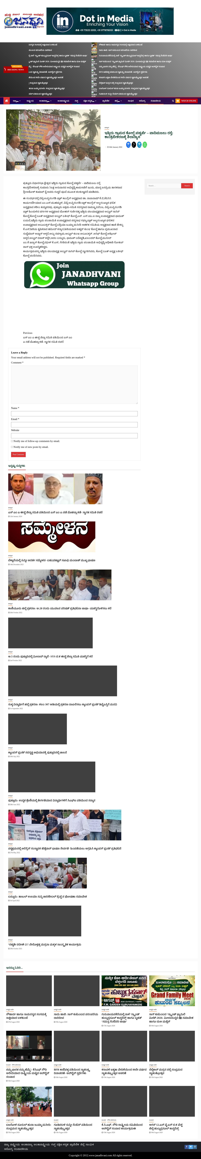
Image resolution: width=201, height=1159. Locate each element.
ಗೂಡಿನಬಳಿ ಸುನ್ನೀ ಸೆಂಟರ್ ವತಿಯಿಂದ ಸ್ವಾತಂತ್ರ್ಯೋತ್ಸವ (107, 94)
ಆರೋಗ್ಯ (142, 101)
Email (15, 419)
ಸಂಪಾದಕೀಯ (156, 101)
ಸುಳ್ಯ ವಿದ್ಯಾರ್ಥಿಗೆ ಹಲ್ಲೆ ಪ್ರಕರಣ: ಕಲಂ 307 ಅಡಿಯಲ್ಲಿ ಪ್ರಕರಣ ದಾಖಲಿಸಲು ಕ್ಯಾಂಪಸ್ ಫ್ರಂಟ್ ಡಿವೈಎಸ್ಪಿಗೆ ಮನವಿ (62, 704)
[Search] (173, 101)
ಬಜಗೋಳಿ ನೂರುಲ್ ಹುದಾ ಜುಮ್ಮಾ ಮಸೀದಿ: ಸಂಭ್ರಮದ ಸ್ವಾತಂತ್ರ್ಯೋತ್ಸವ (113, 88)
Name (15, 408)
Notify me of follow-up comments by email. (37, 441)
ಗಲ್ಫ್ (76, 101)
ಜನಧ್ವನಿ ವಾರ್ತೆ (10, 1009)
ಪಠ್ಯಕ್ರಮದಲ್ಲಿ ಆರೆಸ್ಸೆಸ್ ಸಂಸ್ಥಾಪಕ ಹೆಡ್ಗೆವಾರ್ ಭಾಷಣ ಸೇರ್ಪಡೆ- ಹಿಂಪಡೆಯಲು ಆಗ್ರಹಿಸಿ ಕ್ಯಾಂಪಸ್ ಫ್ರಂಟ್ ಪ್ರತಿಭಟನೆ (64, 848)
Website (15, 430)
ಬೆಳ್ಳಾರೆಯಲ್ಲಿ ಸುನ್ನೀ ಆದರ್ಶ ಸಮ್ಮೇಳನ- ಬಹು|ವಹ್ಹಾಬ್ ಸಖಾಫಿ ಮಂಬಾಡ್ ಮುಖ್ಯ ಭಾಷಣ (51, 560)
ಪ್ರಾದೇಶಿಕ (105, 101)
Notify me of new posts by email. (31, 447)
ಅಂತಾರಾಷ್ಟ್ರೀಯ (63, 101)
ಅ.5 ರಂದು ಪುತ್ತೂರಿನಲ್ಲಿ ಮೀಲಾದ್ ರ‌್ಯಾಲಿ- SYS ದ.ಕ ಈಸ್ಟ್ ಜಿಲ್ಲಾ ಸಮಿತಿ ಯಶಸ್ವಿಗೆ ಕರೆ (50, 656)
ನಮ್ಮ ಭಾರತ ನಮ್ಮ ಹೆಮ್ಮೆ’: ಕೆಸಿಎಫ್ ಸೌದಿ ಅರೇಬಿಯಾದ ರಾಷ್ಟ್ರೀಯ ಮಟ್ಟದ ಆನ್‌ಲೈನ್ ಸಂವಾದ (120, 67)
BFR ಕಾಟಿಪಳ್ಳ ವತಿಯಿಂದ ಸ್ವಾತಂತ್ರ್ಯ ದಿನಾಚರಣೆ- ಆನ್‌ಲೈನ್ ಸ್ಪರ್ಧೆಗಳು (112, 72)
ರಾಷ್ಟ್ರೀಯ (30, 101)
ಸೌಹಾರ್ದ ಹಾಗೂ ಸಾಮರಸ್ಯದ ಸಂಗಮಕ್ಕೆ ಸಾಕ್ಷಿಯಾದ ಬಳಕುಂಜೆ (109, 45)
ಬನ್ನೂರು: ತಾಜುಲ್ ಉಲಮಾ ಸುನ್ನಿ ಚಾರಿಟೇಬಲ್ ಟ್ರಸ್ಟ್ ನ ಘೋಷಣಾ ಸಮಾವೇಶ (47, 896)
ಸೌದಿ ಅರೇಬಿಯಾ (16, 1065)
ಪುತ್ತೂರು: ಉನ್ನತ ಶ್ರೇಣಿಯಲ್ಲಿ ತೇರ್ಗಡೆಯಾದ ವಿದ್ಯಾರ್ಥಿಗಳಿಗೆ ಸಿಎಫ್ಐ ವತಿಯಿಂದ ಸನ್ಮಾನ (51, 800)
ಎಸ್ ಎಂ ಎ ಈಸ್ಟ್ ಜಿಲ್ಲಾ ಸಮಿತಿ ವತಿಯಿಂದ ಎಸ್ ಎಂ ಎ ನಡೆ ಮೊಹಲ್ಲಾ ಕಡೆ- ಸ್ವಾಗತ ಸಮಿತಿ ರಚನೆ (47, 337)
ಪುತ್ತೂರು (107, 127)
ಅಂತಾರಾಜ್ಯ (43, 101)
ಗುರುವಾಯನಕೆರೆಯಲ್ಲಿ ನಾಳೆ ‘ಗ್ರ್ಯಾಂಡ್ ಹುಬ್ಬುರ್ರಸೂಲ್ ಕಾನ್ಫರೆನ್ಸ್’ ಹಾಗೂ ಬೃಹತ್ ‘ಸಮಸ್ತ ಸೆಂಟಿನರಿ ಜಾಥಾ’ (124, 56)
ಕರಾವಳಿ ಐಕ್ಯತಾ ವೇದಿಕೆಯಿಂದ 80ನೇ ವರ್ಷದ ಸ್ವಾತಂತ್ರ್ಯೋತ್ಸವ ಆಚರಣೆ (112, 77)
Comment (17, 362)
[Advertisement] (74, 308)
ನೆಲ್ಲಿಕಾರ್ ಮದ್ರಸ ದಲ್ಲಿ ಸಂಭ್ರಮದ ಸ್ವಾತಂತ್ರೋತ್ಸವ (105, 83)
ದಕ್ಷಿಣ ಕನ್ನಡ (87, 101)
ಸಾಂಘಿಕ (131, 101)
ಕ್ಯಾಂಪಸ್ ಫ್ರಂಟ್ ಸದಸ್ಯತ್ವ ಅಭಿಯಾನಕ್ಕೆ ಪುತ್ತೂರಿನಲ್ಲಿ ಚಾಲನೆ (37, 752)
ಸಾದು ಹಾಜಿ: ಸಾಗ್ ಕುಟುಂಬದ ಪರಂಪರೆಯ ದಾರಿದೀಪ (107, 50)
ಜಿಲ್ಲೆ (116, 101)
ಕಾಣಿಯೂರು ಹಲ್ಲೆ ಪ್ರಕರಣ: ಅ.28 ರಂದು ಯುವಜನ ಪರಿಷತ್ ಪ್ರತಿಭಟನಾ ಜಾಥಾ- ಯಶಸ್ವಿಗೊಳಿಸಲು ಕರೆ (59, 608)
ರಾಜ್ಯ (14, 101)
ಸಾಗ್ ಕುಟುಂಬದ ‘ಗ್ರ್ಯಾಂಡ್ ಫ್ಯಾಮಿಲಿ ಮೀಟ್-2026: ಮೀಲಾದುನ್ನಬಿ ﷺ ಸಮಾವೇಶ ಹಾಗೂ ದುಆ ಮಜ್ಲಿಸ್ (124, 62)
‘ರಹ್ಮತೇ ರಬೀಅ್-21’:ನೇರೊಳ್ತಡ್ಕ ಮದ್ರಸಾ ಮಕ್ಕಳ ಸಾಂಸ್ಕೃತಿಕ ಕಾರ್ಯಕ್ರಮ (44, 944)
